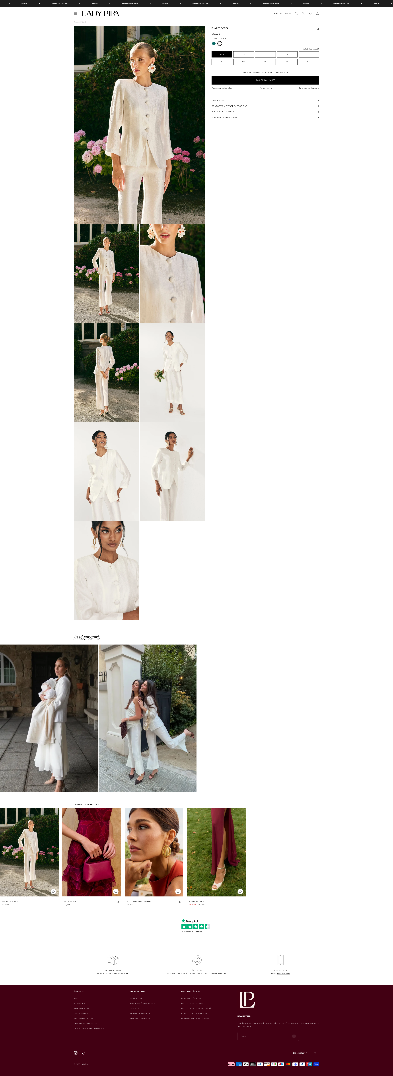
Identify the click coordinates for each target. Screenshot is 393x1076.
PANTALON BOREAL (10, 901)
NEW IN (59, 3)
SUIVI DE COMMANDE (140, 1018)
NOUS (76, 998)
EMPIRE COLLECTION (23, 3)
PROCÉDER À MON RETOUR (142, 1003)
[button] (49, 718)
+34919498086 (283, 973)
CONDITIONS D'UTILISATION (194, 1013)
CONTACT (134, 1008)
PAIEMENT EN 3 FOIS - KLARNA (195, 1018)
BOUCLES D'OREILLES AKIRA (138, 901)
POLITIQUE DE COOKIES (192, 1003)
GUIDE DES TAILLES (311, 49)
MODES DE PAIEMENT (140, 1013)
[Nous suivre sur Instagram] (76, 1053)
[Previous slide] (3, 852)
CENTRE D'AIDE (137, 998)
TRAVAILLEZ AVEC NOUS (85, 1023)
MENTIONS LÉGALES (190, 998)
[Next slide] (55, 852)
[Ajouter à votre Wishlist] (55, 902)
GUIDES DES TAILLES (83, 1018)
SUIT (84, 22)
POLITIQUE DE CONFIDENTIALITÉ (196, 1008)
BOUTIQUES (79, 1003)
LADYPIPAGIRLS (81, 1013)
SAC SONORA (70, 901)
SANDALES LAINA (196, 901)
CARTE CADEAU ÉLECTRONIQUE (89, 1028)
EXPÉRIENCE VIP (81, 1008)
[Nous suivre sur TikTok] (84, 1053)
